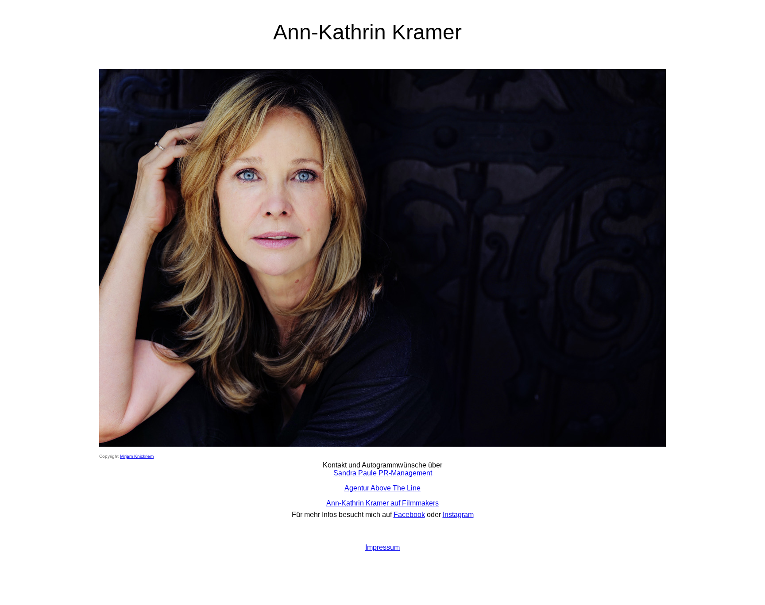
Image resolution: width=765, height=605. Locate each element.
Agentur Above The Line (382, 488)
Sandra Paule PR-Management (382, 473)
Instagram (458, 514)
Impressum (382, 547)
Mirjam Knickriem (137, 456)
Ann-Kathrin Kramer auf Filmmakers (382, 503)
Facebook (409, 514)
